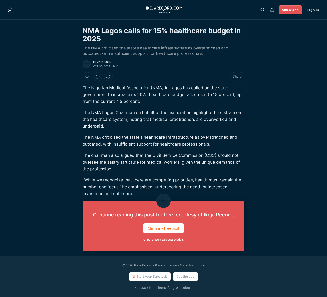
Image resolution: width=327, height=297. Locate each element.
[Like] (87, 76)
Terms (172, 265)
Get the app (185, 276)
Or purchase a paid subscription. (163, 240)
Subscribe (290, 10)
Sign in (313, 10)
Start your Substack (152, 276)
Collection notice (192, 265)
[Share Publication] (272, 9)
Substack (141, 287)
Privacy (160, 265)
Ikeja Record (102, 61)
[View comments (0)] (97, 76)
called (197, 87)
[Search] (262, 9)
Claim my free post (163, 228)
